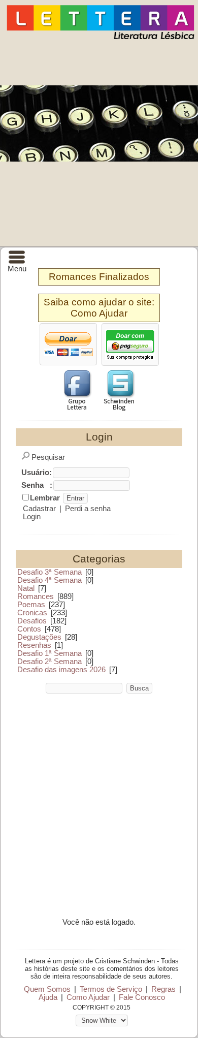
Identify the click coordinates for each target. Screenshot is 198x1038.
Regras (163, 989)
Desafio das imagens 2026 (61, 670)
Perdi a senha (88, 509)
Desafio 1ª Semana (49, 653)
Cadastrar (39, 509)
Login (32, 517)
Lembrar (45, 498)
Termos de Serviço (111, 989)
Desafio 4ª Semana (49, 580)
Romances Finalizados (99, 276)
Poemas (31, 605)
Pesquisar (48, 457)
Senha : (36, 485)
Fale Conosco (142, 997)
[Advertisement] (99, 142)
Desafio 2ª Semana (49, 661)
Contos (29, 629)
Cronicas (32, 613)
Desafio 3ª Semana (49, 572)
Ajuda (48, 997)
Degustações (39, 637)
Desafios (32, 621)
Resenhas (34, 645)
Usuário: (36, 472)
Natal (26, 588)
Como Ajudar (99, 313)
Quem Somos (47, 989)
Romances (35, 596)
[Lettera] (100, 38)
